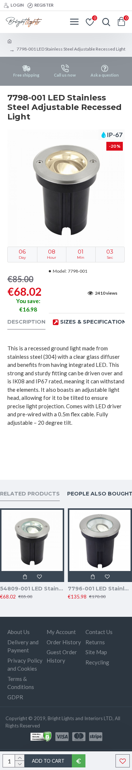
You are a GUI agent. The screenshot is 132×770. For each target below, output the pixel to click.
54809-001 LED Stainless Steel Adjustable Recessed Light (32, 588)
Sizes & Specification (93, 322)
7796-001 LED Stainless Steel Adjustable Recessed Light (100, 588)
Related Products (30, 494)
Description (26, 322)
